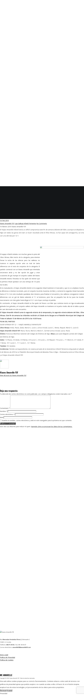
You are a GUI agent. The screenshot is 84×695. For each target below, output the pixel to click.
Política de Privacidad (7, 657)
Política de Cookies (6, 660)
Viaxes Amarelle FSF (7, 223)
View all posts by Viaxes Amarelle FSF (13, 375)
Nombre (3, 411)
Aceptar (9, 690)
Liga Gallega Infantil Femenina (25, 223)
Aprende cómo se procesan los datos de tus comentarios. (51, 426)
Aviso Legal (4, 655)
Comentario (5, 408)
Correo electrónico (7, 414)
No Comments (41, 223)
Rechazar (3, 690)
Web (1, 417)
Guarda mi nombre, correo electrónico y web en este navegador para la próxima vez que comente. (37, 420)
